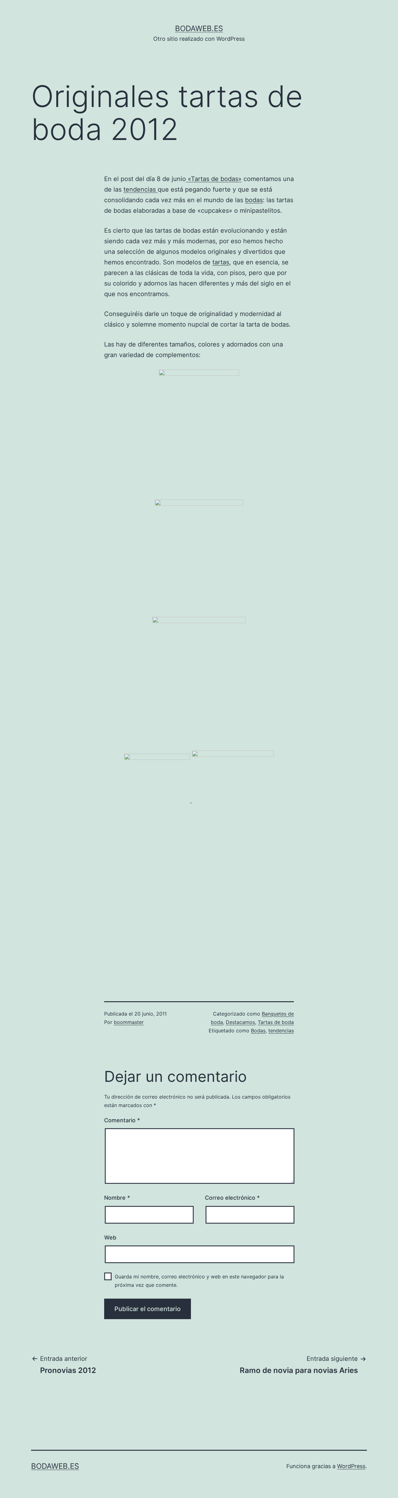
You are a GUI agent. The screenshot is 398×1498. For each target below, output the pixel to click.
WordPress (351, 1466)
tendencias (140, 189)
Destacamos (240, 1022)
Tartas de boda (276, 1022)
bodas (254, 200)
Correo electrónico (232, 1197)
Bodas (258, 1030)
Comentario (122, 1120)
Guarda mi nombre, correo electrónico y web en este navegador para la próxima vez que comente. (199, 1280)
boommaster (129, 1022)
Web (110, 1237)
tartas (220, 262)
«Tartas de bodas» (214, 179)
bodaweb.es (199, 28)
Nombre (117, 1197)
